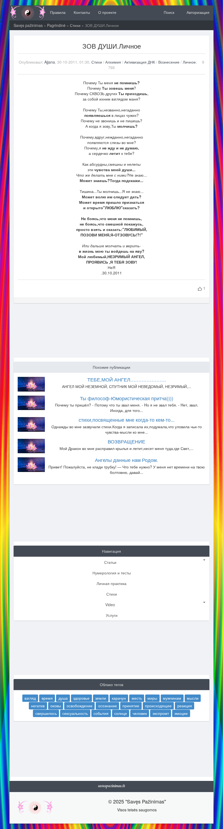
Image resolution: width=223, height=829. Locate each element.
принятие (130, 705)
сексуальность (75, 713)
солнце (120, 713)
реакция (184, 705)
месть (137, 698)
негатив (38, 705)
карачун (119, 698)
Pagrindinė (56, 25)
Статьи (110, 562)
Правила (58, 12)
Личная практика (111, 583)
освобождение (79, 705)
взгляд (30, 698)
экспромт (161, 713)
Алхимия (113, 62)
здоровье (81, 698)
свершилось (46, 713)
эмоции (181, 713)
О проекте (107, 12)
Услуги (111, 615)
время (47, 698)
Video (110, 604)
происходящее (158, 705)
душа (63, 698)
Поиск (168, 12)
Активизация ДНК (140, 62)
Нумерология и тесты (111, 572)
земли (100, 698)
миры (152, 698)
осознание (107, 705)
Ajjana (49, 62)
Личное (189, 62)
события (101, 713)
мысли (193, 698)
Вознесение (168, 62)
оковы (55, 705)
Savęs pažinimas (28, 25)
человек (140, 713)
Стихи (75, 25)
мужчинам (172, 698)
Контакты (82, 12)
